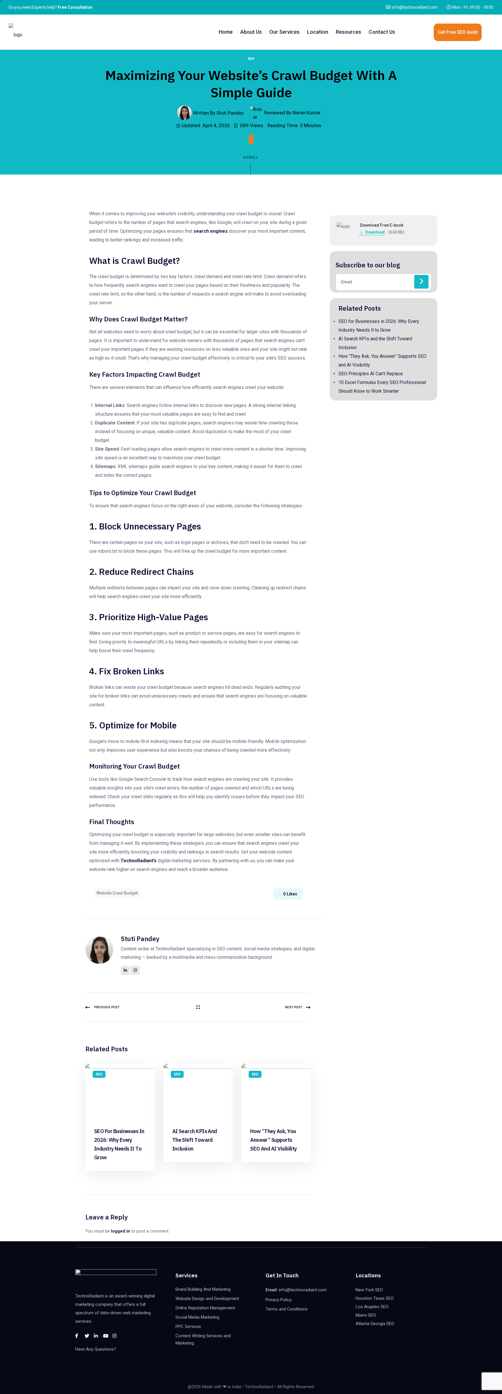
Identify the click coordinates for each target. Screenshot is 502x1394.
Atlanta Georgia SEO (375, 1323)
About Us (251, 32)
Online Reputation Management (205, 1308)
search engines (210, 231)
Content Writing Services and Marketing (203, 1339)
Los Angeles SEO (372, 1306)
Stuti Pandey (140, 938)
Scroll (251, 157)
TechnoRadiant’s (139, 860)
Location (317, 32)
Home (226, 32)
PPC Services (188, 1326)
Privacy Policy (279, 1299)
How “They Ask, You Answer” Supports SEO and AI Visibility (273, 1140)
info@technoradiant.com (415, 7)
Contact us (382, 32)
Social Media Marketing (197, 1317)
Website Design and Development (207, 1298)
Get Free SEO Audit (458, 32)
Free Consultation (75, 7)
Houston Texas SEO (375, 1298)
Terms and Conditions (287, 1309)
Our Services (284, 32)
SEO (251, 59)
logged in (120, 1231)
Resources (348, 32)
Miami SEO (366, 1315)
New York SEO (369, 1289)
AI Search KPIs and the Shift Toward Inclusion (194, 1140)
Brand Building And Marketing (203, 1289)
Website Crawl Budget (117, 893)
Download (377, 232)
